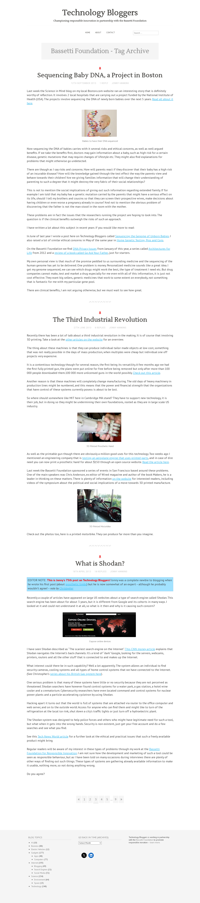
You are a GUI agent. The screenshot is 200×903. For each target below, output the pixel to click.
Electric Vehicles (38, 849)
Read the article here (155, 462)
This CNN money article (140, 649)
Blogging (38, 866)
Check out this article (146, 373)
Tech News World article (53, 736)
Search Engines (40, 869)
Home (87, 32)
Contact (110, 32)
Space (37, 883)
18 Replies (101, 571)
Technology (36, 886)
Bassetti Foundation (144, 840)
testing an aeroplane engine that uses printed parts (115, 458)
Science (34, 876)
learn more (155, 842)
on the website (121, 479)
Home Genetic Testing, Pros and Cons (140, 240)
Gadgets (35, 852)
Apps (36, 856)
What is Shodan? (100, 563)
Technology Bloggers (100, 13)
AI (32, 842)
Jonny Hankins (120, 83)
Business (35, 846)
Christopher (66, 588)
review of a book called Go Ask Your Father (81, 253)
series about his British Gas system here (75, 674)
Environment (39, 879)
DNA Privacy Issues (85, 249)
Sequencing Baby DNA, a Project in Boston (100, 75)
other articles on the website (84, 339)
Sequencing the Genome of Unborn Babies (142, 236)
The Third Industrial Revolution (100, 320)
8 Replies (100, 327)
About (98, 32)
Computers (39, 859)
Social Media (39, 873)
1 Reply (104, 83)
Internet (34, 862)
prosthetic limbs (76, 584)
